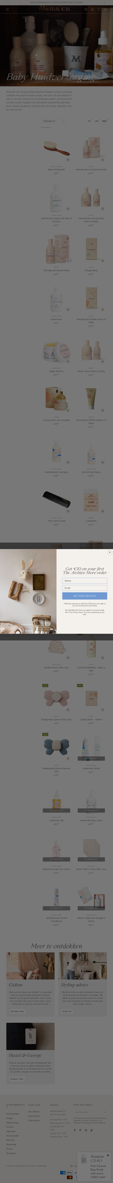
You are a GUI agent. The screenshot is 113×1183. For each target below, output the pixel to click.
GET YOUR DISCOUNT (84, 596)
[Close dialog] (110, 552)
